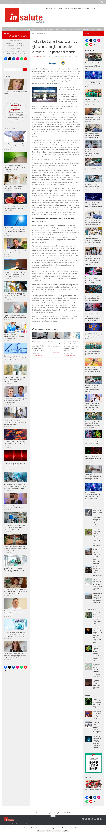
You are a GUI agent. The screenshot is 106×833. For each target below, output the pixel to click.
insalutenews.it (38, 56)
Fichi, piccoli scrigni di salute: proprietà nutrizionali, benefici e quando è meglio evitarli (15, 208)
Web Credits (67, 813)
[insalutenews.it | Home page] (24, 15)
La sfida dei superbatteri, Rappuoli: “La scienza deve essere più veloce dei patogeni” (15, 443)
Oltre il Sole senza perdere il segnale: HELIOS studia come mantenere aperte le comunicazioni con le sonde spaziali (97, 635)
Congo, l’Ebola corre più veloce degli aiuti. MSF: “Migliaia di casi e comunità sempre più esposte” (15, 548)
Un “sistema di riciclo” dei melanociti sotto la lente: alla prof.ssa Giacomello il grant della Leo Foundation (15, 591)
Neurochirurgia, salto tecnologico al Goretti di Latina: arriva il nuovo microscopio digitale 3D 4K (14, 527)
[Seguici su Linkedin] (16, 36)
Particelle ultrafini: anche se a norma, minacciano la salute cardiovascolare (93, 119)
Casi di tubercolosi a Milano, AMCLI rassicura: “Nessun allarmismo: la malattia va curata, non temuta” (14, 274)
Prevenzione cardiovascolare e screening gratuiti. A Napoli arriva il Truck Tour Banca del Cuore (38, 346)
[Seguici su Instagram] (18, 36)
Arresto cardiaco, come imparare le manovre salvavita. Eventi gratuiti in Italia (14, 465)
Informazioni (38, 813)
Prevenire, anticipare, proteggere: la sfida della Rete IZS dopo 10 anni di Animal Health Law (14, 295)
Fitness (34, 29)
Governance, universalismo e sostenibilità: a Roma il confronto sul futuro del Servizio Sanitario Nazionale (15, 358)
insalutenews (38, 355)
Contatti (27, 2)
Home (4, 2)
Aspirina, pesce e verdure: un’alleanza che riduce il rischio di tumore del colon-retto (93, 441)
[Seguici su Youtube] (24, 36)
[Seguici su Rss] (26, 36)
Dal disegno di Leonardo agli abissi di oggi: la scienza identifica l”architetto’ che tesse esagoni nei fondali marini (97, 653)
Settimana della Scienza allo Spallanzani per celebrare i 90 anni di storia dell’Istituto (15, 336)
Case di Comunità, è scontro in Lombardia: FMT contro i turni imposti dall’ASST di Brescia (15, 422)
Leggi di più (66, 831)
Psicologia (41, 29)
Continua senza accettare (54, 831)
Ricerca (20, 29)
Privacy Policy (57, 813)
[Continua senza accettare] (104, 829)
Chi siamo (11, 2)
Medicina (12, 29)
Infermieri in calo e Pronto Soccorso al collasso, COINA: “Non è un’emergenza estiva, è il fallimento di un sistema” (15, 634)
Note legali (48, 813)
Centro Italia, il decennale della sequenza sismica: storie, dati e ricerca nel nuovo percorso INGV (97, 585)
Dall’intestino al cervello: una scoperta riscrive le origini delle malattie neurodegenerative (93, 222)
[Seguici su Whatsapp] (21, 36)
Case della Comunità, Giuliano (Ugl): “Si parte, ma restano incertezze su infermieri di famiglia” (15, 400)
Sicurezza (99, 29)
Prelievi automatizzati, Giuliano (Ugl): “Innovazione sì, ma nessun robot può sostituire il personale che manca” (15, 486)
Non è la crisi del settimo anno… (93, 789)
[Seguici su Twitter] (13, 36)
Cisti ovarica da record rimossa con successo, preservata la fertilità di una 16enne (93, 353)
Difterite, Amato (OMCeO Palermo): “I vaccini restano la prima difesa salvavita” (15, 253)
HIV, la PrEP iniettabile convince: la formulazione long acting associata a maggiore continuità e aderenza (15, 655)
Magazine (18, 2)
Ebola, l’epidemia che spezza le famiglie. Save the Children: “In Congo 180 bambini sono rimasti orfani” (15, 570)
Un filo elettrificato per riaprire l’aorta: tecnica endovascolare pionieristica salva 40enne (93, 170)
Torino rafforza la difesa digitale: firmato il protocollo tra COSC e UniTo (97, 715)
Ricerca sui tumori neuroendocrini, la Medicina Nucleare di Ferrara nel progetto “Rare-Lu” (15, 613)
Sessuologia (49, 29)
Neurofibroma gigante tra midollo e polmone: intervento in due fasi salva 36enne (93, 135)
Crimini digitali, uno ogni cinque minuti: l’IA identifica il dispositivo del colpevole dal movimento (97, 742)
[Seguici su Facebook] (10, 36)
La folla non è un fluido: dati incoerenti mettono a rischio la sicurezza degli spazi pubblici (97, 728)
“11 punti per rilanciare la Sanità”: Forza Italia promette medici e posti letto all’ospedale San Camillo (71, 346)
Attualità (64, 29)
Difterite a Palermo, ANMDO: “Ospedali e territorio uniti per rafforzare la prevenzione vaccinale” (15, 379)
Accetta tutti (41, 831)
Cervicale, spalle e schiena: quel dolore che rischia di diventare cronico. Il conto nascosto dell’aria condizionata (15, 146)
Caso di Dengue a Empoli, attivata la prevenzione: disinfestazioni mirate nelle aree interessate (14, 167)
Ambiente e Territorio (74, 29)
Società (57, 29)
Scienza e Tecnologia (88, 29)
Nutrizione (27, 29)
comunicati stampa (38, 34)
